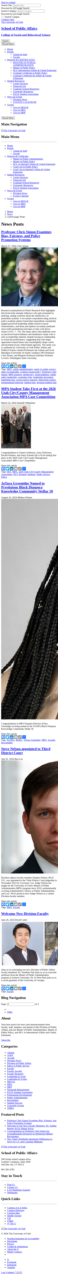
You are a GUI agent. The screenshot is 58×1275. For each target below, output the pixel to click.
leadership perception (43, 377)
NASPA (11, 740)
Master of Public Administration (28, 159)
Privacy (10, 1244)
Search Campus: (9, 11)
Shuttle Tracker (14, 1215)
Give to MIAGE (21, 107)
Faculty (16, 57)
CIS (9, 1218)
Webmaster (12, 1192)
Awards (51, 740)
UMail (10, 1221)
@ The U (11, 1223)
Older (9, 1012)
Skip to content (8, 2)
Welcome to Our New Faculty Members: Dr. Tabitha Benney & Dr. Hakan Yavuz (32, 1127)
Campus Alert (7, 19)
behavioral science (47, 380)
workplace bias (25, 377)
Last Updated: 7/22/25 (11, 1272)
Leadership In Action (17, 1079)
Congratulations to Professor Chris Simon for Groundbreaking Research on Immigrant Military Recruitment (30, 1134)
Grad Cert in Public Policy (25, 167)
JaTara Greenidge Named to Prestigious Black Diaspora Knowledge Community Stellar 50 (27, 487)
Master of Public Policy (24, 67)
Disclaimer (12, 1241)
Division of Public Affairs (19, 1063)
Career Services (20, 83)
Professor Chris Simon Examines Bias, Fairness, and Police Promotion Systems (26, 236)
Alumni (10, 1052)
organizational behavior (12, 382)
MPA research (15, 374)
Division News (20, 99)
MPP (9, 1087)
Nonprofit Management (18, 1089)
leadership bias (8, 380)
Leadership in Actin (16, 1076)
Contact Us (12, 1187)
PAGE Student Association (26, 94)
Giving (10, 105)
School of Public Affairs (19, 28)
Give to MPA (19, 110)
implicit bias (30, 382)
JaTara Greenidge (32, 740)
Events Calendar (21, 196)
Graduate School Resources (26, 89)
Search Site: (6, 5)
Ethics (4, 477)
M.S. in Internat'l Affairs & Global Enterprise (34, 164)
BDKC (19, 740)
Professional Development (19, 1095)
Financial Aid (19, 86)
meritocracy (28, 374)
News (10, 214)
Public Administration (17, 1097)
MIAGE (11, 1081)
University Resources (23, 91)
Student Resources (16, 81)
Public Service (43, 474)
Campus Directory (15, 1210)
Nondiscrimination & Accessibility (23, 1238)
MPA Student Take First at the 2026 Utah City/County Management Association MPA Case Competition (28, 393)
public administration (23, 369)
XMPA (10, 1108)
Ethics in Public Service (18, 1066)
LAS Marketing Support (18, 1190)
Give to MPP (19, 112)
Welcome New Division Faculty (25, 914)
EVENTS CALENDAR (24, 102)
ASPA (10, 1055)
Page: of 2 (20, 1004)
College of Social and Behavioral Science (25, 34)
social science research (26, 380)
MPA (9, 369)
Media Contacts (14, 1252)
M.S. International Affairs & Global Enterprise (35, 70)
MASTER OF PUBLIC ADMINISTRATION (24, 63)
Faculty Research (15, 1074)
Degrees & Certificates (17, 156)
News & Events (14, 97)
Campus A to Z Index (17, 1207)
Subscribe (5, 1040)
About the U (13, 1249)
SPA (9, 471)
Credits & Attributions (17, 1246)
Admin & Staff (20, 54)
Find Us (11, 1184)
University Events (15, 1105)
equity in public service (45, 369)
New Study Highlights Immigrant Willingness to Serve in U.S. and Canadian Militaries (29, 1140)
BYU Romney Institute (24, 474)
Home (10, 49)
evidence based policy (30, 372)
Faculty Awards (14, 1071)
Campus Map (13, 1213)
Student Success (14, 1103)
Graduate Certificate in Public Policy (30, 73)
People (10, 52)
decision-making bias (47, 382)
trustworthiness (42, 374)
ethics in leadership (10, 372)
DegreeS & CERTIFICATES (21, 60)
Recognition (7, 742)
